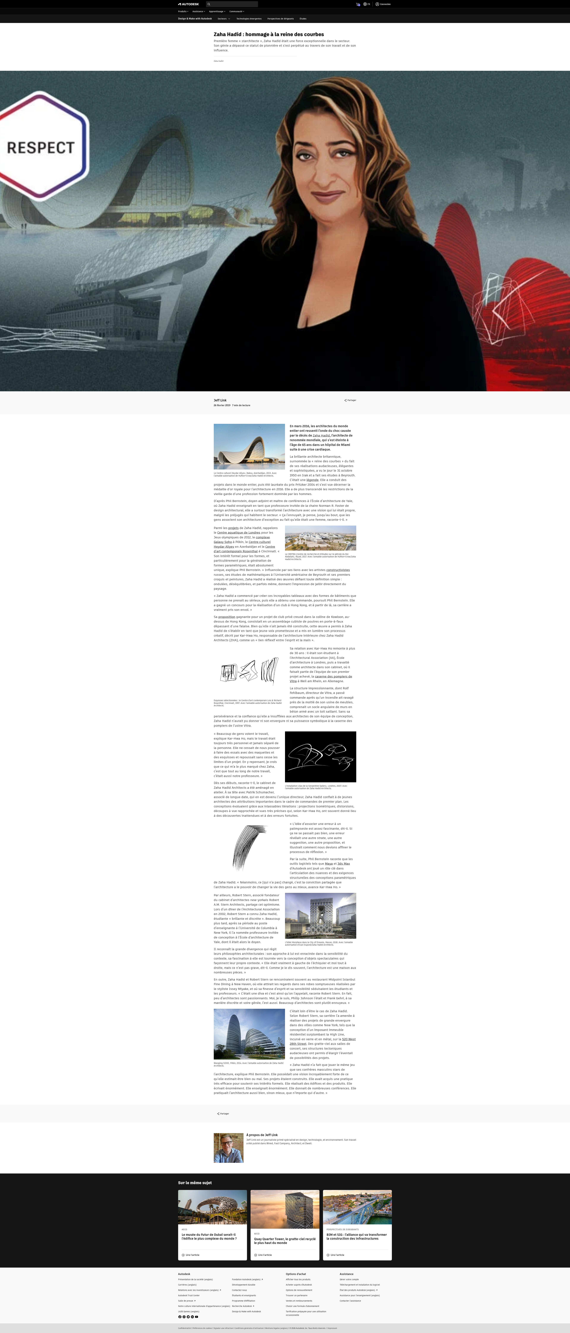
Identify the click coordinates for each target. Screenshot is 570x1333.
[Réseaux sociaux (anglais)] (188, 1316)
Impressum (332, 1328)
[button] (190, 1255)
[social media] (188, 1317)
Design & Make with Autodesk (195, 18)
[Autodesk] (188, 4)
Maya (329, 863)
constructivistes (338, 570)
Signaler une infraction (223, 1328)
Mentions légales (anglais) (276, 1328)
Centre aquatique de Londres (238, 532)
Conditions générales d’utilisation (249, 1328)
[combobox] (232, 4)
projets (233, 528)
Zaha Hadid (321, 435)
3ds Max (344, 863)
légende (313, 480)
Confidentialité (184, 1328)
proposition (226, 617)
